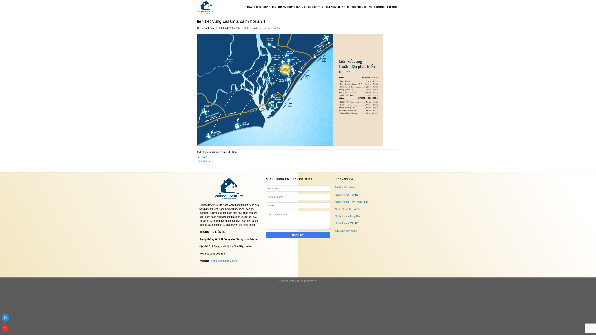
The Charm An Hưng (346, 230)
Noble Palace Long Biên (348, 216)
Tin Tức (392, 7)
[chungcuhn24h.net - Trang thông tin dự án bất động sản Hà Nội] (207, 7)
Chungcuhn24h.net (307, 280)
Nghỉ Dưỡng (377, 7)
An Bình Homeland (345, 187)
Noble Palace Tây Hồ (346, 194)
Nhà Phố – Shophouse (352, 7)
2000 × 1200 (242, 28)
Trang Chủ (254, 7)
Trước (202, 157)
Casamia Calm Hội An (268, 28)
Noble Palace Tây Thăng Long (351, 202)
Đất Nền (330, 7)
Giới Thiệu (269, 7)
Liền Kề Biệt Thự (312, 7)
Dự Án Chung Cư (289, 7)
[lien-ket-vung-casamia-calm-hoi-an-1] (290, 89)
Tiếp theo (204, 161)
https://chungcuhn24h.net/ (225, 260)
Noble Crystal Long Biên (348, 209)
